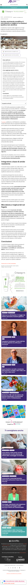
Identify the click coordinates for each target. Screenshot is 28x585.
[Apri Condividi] (7, 34)
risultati (4, 122)
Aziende (4, 527)
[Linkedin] (13, 568)
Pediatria (12, 450)
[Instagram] (10, 568)
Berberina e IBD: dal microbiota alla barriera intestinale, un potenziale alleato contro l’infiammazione (12, 396)
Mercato (9, 527)
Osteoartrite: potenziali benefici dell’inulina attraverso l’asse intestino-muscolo (14, 480)
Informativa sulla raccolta (8, 583)
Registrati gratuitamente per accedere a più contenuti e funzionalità (14, 7)
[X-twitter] (17, 568)
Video (13, 364)
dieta (4, 265)
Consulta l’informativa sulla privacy (14, 573)
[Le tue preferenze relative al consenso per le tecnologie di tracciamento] (2, 582)
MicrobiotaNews (23, 552)
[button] (1, 5)
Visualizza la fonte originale (8, 263)
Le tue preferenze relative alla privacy (14, 581)
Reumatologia (13, 476)
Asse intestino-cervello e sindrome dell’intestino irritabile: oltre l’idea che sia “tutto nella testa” (14, 370)
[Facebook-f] (8, 568)
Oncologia (5, 312)
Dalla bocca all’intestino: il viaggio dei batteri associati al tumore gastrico (13, 315)
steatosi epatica (15, 265)
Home (2, 17)
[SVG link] (14, 1)
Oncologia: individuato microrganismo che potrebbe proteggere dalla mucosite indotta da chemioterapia (13, 505)
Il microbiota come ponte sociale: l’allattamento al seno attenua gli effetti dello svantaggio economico (13, 454)
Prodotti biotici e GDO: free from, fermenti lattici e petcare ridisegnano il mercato (13, 531)
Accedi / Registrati (14, 4)
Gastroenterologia (8, 17)
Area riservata (11, 312)
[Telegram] (15, 568)
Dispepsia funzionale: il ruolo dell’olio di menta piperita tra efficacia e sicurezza (13, 342)
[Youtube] (19, 568)
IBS (3, 338)
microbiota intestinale (9, 265)
